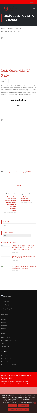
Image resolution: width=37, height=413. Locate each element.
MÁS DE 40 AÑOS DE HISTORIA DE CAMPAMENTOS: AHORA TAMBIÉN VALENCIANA (23, 247)
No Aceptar (23, 405)
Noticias (10, 28)
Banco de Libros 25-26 (8, 365)
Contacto (4, 325)
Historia (3, 319)
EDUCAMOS (5, 338)
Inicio (3, 28)
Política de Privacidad (9, 384)
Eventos (3, 329)
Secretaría (4, 356)
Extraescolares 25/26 (7, 362)
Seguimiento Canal (22, 381)
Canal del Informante (8, 381)
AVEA (3, 344)
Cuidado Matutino (7, 359)
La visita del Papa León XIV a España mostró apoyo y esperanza (24, 267)
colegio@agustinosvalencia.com (12, 304)
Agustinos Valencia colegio (16, 172)
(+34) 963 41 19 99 (9, 301)
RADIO (28, 172)
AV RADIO (5, 347)
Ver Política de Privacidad (18, 409)
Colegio (18, 185)
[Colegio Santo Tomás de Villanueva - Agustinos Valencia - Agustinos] (17, 8)
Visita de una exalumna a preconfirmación (26, 198)
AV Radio (19, 28)
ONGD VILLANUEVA (8, 341)
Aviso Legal (22, 384)
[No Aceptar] (35, 403)
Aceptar (12, 405)
